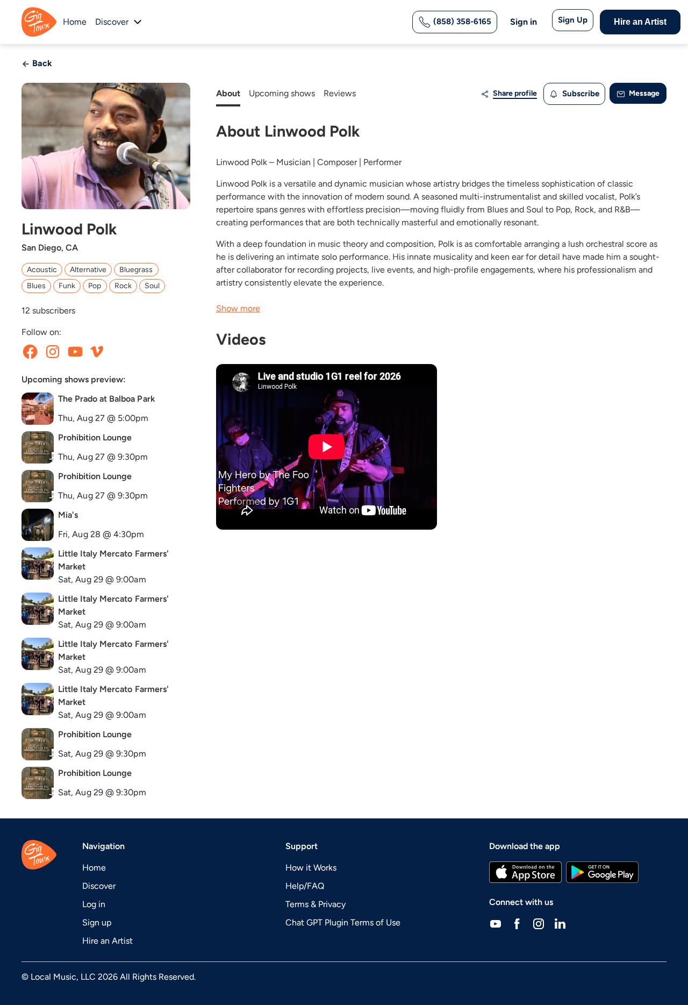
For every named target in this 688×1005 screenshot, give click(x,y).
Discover (99, 886)
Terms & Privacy (315, 904)
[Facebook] (517, 923)
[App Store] (525, 872)
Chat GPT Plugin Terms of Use (342, 922)
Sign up (96, 922)
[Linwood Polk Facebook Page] (30, 351)
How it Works (310, 868)
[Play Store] (602, 872)
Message (643, 93)
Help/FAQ (304, 886)
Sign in (523, 22)
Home (75, 22)
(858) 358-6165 (461, 21)
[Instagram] (538, 923)
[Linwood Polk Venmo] (96, 351)
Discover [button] (111, 22)
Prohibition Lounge (95, 437)
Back (41, 63)
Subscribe (579, 93)
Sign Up (572, 20)
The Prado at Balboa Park (106, 399)
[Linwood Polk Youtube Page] (75, 351)
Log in (93, 904)
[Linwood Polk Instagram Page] (52, 351)
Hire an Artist (640, 21)
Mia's (68, 515)
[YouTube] (495, 923)
